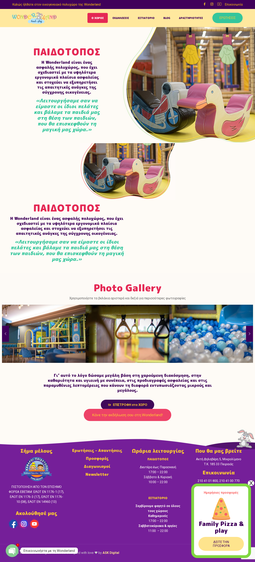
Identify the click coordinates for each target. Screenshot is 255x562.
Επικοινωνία (234, 4)
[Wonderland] (34, 18)
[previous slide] (5, 334)
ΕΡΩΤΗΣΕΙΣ (227, 18)
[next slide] (249, 334)
